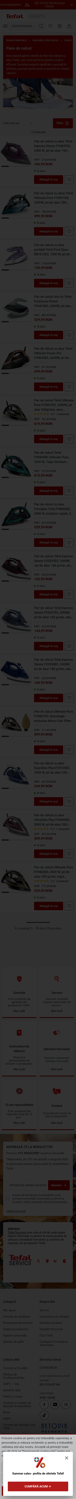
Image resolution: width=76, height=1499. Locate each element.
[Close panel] (66, 1458)
